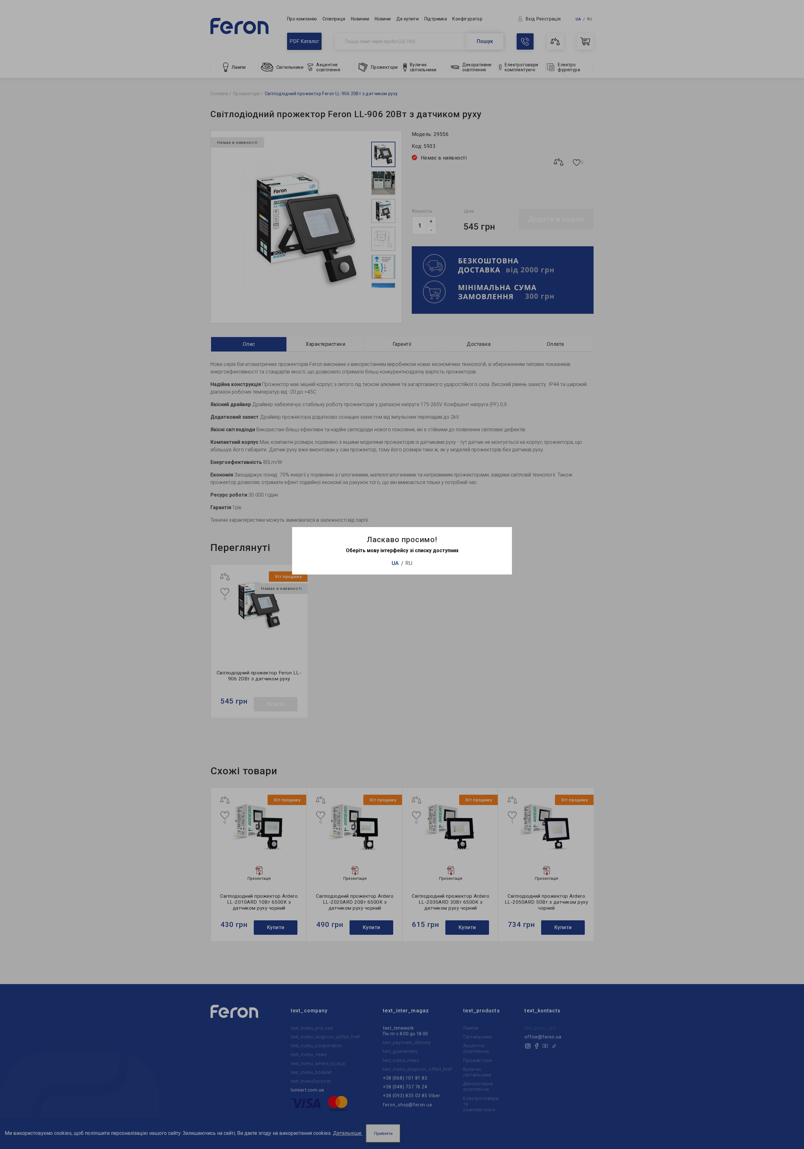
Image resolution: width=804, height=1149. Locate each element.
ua (395, 563)
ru (408, 563)
